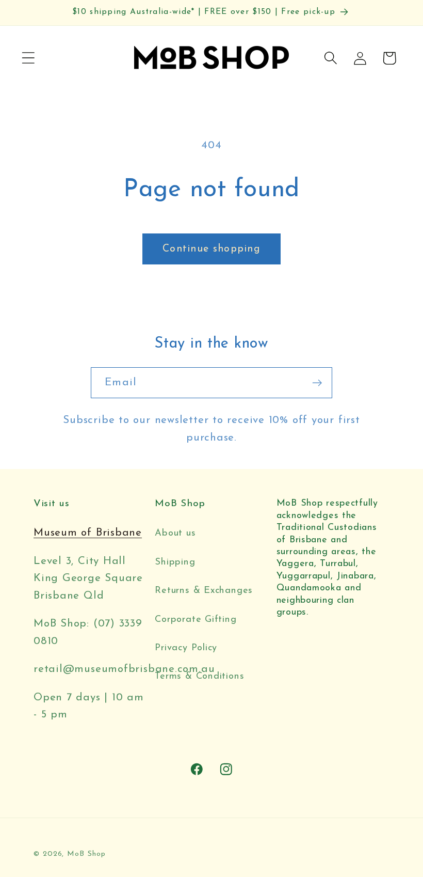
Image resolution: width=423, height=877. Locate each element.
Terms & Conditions (199, 676)
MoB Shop (86, 854)
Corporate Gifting (195, 619)
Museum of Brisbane (88, 532)
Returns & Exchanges (204, 591)
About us (175, 533)
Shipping (175, 562)
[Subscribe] (317, 383)
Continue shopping (211, 249)
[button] (28, 58)
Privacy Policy (186, 648)
